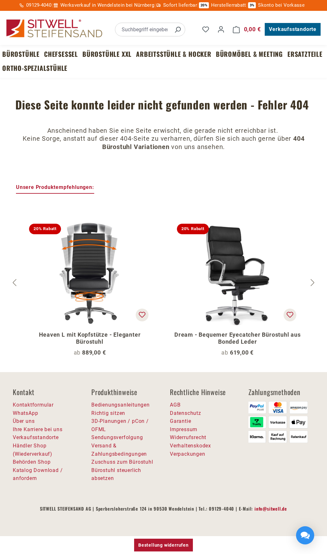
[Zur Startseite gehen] (54, 28)
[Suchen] (177, 29)
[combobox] (143, 29)
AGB (175, 405)
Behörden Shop (31, 462)
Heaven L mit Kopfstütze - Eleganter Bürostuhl (90, 338)
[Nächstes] (312, 282)
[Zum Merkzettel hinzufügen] (142, 315)
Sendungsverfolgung (117, 437)
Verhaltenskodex (190, 446)
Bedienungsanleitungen (120, 405)
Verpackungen (187, 454)
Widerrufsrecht (188, 437)
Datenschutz (185, 413)
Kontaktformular (33, 405)
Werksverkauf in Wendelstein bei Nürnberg (107, 5)
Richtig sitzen (108, 413)
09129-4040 (38, 5)
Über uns (23, 421)
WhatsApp (25, 413)
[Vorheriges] (14, 282)
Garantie (180, 421)
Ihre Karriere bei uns (38, 429)
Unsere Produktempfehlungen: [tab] (55, 187)
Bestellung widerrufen (163, 545)
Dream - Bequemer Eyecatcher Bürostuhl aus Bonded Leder (237, 338)
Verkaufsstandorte (292, 29)
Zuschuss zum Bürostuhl (122, 462)
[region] (163, 282)
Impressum (183, 429)
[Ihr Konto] (221, 29)
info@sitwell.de (271, 508)
